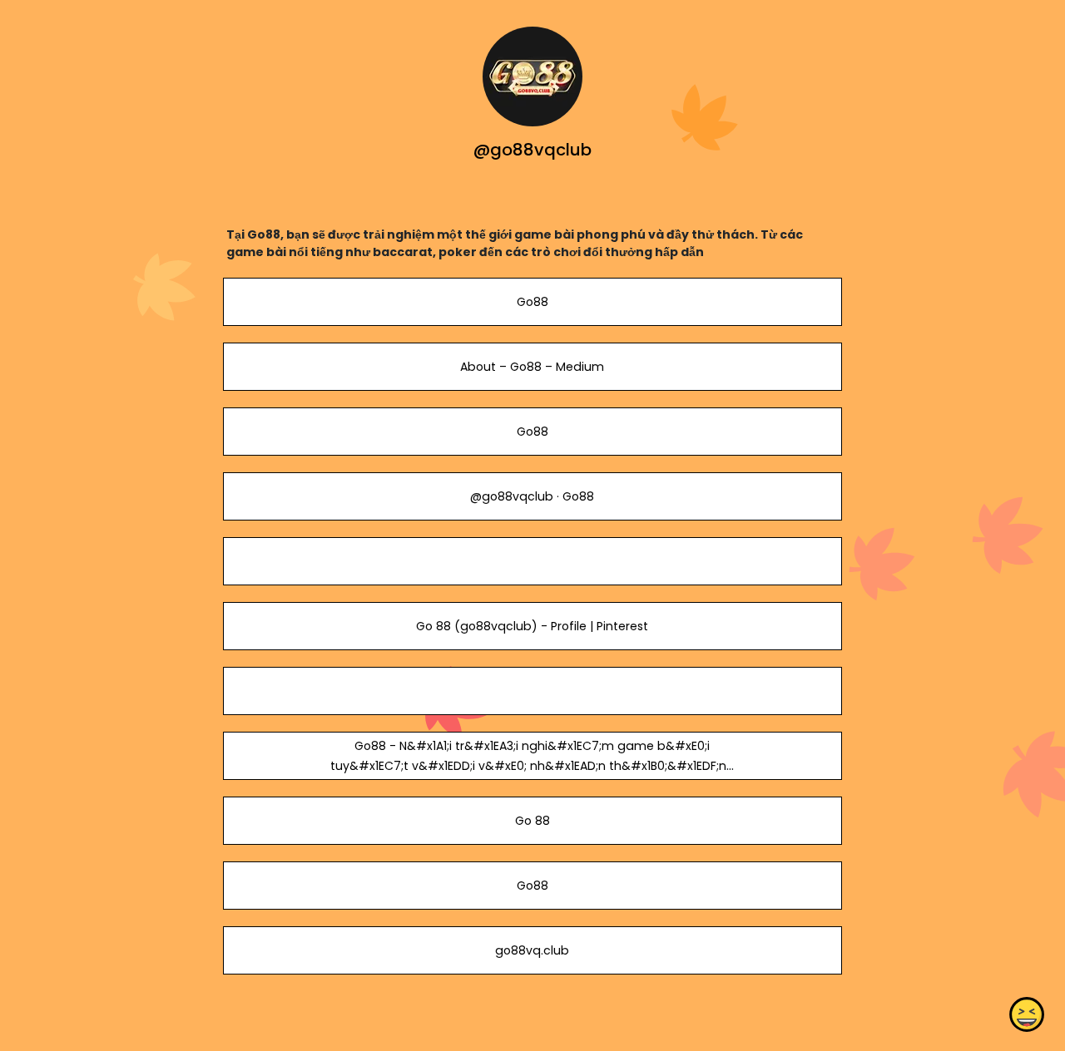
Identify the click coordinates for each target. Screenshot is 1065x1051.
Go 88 (532, 820)
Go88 (532, 302)
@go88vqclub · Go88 (532, 496)
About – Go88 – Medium (532, 366)
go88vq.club (532, 950)
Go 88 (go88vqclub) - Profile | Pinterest (532, 626)
